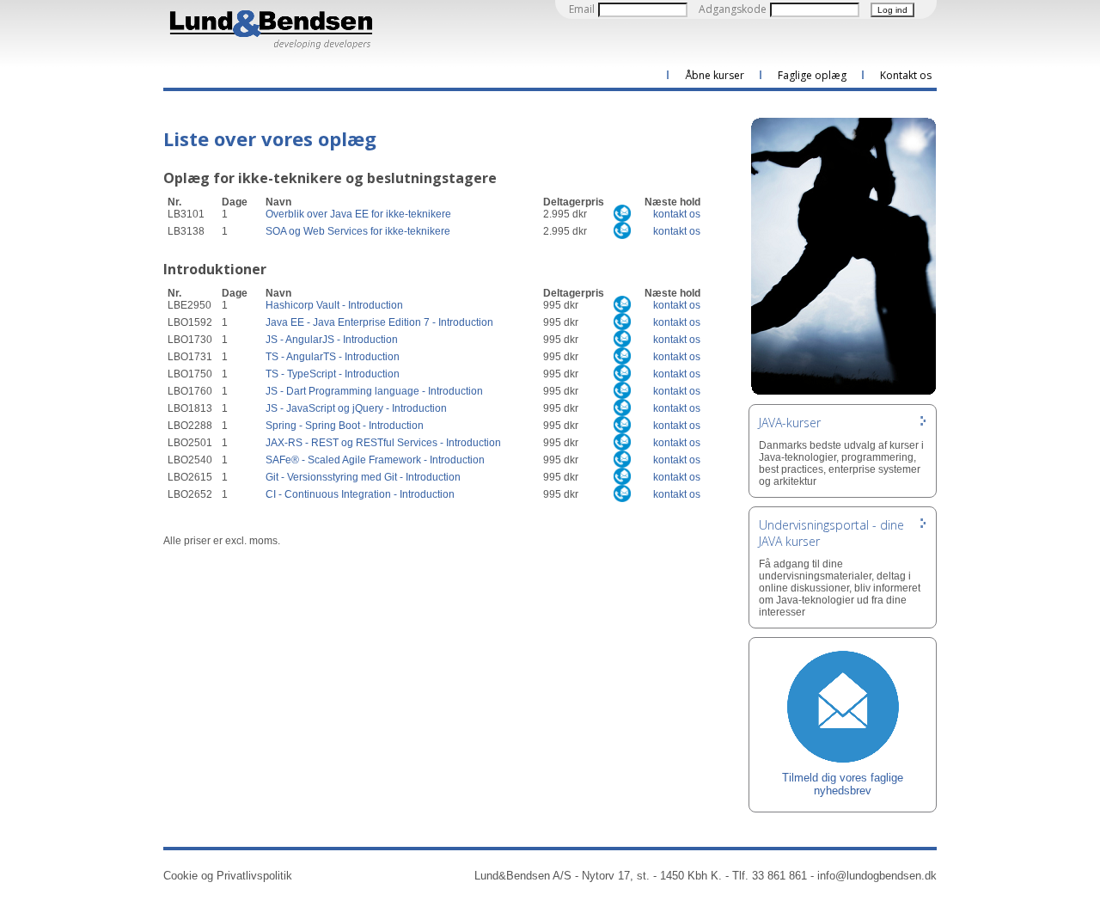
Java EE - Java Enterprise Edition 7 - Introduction (379, 322)
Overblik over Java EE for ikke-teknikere (358, 214)
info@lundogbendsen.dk (877, 875)
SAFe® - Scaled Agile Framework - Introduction (375, 460)
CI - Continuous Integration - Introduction (360, 494)
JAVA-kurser (790, 422)
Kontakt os (906, 75)
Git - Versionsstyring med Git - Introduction (363, 477)
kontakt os (676, 214)
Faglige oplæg (812, 75)
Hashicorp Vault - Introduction (334, 305)
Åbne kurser (714, 75)
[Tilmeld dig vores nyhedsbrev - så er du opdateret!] (843, 706)
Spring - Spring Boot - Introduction (345, 426)
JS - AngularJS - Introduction (332, 340)
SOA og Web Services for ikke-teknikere (358, 231)
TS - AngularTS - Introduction (333, 357)
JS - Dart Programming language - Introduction (374, 391)
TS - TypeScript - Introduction (333, 374)
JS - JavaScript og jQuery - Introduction (356, 408)
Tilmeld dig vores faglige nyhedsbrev (842, 784)
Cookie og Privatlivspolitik (227, 875)
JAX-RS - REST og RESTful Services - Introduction (383, 443)
